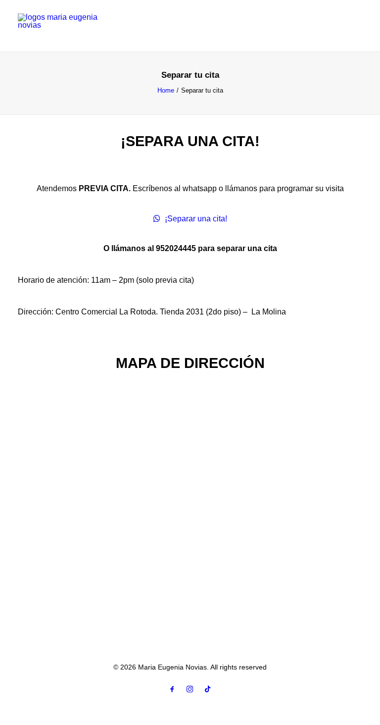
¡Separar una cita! (196, 218)
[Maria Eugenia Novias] (190, 25)
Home (165, 90)
